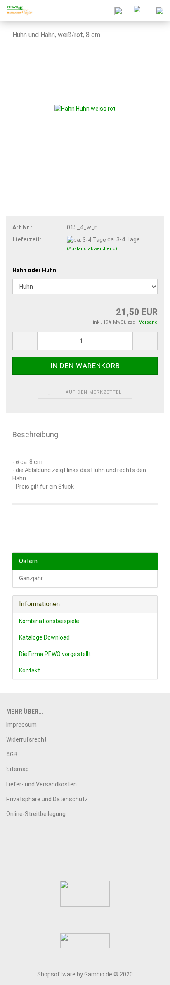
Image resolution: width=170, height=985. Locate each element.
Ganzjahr (31, 578)
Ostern (28, 561)
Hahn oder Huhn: (35, 270)
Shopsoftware (56, 974)
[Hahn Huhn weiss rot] (85, 108)
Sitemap (17, 769)
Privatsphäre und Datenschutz (47, 799)
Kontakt (29, 670)
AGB (11, 754)
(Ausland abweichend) (92, 248)
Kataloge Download (44, 637)
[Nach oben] (147, 973)
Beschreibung (35, 434)
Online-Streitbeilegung (36, 814)
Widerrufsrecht (26, 739)
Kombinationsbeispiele (49, 621)
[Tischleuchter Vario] (16, 10)
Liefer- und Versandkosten (41, 784)
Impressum (21, 724)
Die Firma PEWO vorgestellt (55, 654)
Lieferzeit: (26, 239)
